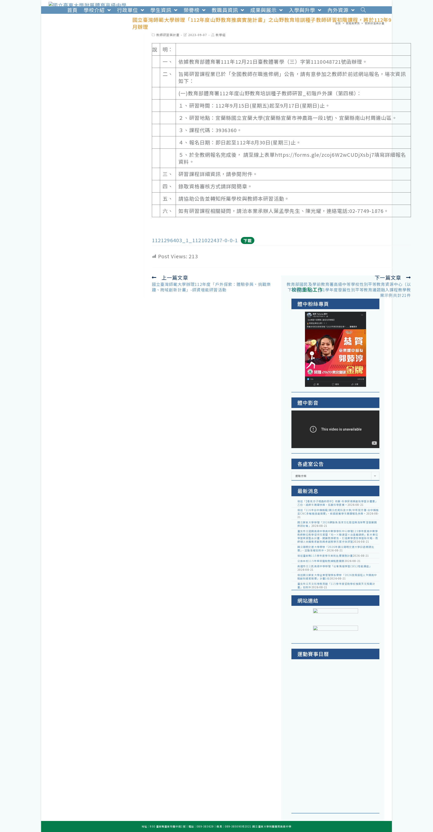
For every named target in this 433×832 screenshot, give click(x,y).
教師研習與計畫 (167, 35)
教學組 (221, 35)
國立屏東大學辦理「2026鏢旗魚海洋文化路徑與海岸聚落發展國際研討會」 (337, 524)
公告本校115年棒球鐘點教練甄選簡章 (321, 561)
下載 (247, 240)
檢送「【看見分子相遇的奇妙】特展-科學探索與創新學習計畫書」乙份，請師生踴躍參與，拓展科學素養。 (337, 503)
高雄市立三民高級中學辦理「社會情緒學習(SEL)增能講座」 (334, 566)
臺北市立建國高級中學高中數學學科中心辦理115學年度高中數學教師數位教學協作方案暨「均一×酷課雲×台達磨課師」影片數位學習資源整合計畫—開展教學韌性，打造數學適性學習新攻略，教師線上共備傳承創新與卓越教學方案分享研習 (337, 536)
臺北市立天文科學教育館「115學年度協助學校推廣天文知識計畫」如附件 (336, 585)
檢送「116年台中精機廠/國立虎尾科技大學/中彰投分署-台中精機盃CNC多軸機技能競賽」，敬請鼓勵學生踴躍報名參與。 (338, 511)
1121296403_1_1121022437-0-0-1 (195, 240)
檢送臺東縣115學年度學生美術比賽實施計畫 (325, 555)
